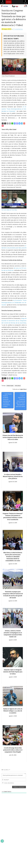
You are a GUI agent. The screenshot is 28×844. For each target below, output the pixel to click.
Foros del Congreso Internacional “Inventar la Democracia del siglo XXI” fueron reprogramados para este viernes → (20, 401)
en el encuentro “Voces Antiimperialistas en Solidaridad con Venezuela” (14, 302)
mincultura (18, 385)
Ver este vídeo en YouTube (9, 210)
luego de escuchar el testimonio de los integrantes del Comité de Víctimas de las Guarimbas (14, 321)
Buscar (25, 3)
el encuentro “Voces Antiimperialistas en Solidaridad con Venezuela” (14, 109)
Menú (2, 3)
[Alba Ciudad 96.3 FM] (14, 6)
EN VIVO (8, 2)
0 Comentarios (18, 29)
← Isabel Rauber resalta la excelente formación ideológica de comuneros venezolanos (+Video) (7, 400)
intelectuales (10, 385)
